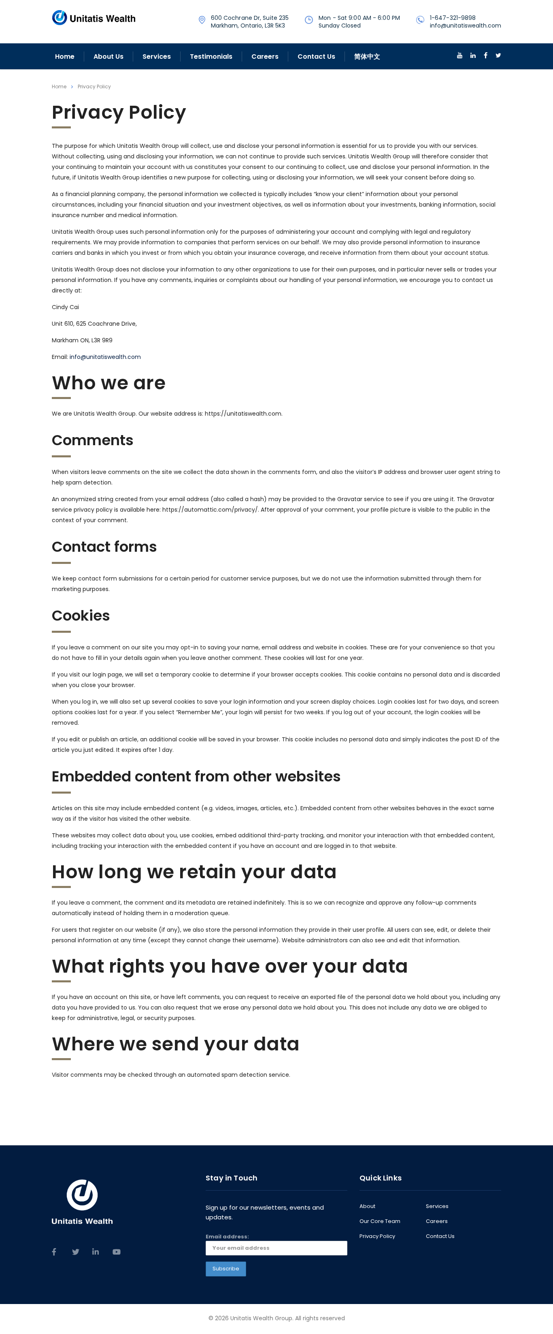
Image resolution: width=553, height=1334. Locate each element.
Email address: (227, 1236)
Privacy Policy (377, 1236)
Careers (265, 56)
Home (64, 56)
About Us (108, 56)
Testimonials (211, 56)
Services (157, 56)
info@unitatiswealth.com (105, 357)
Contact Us (316, 56)
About (367, 1206)
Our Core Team (379, 1221)
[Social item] (459, 56)
